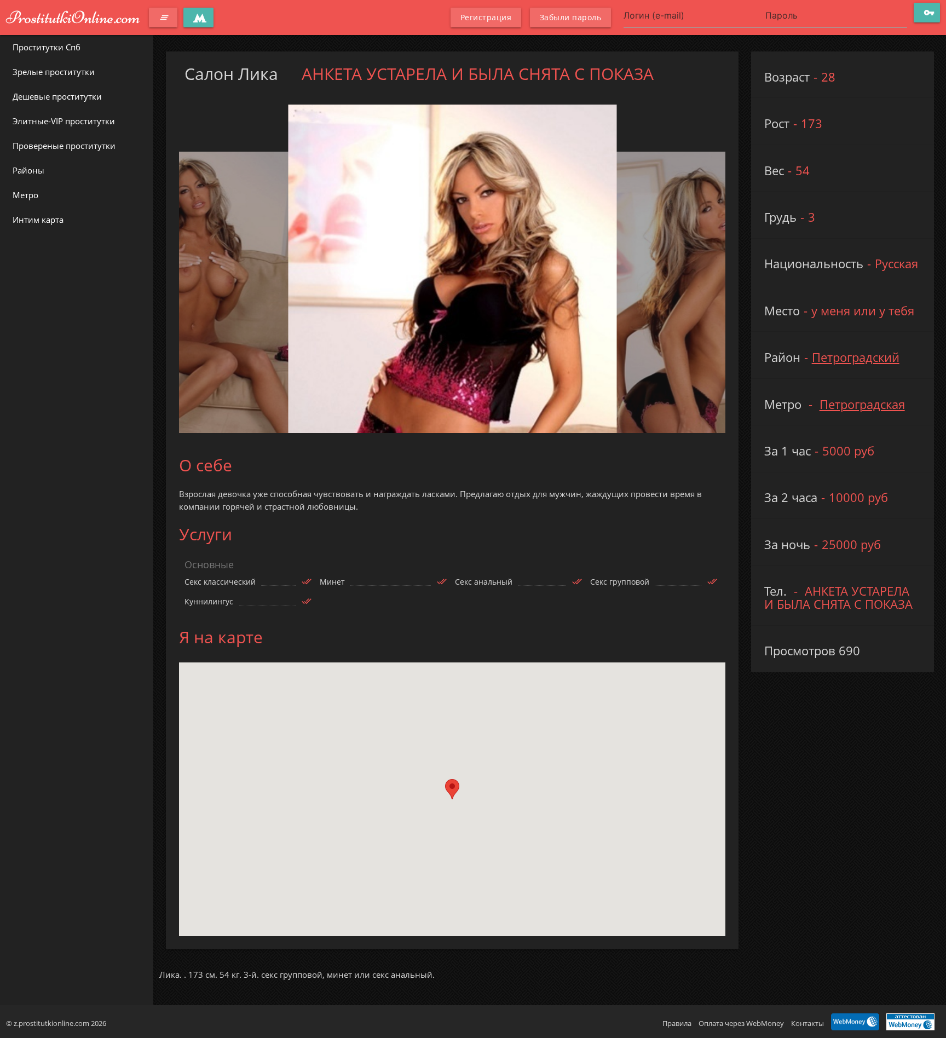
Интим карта (38, 219)
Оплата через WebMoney (741, 1023)
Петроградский (855, 357)
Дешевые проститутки (57, 96)
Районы (28, 170)
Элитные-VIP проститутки (64, 121)
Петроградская (862, 404)
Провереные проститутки (64, 145)
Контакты (807, 1023)
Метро (25, 194)
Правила (676, 1023)
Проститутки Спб (46, 47)
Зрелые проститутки (54, 71)
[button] (452, 789)
